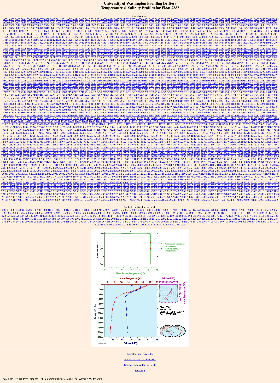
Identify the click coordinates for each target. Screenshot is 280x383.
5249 (140, 68)
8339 (239, 106)
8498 (251, 109)
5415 (93, 74)
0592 (46, 25)
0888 (175, 28)
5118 (11, 63)
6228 (256, 77)
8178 (209, 103)
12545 (126, 133)
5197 (146, 66)
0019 (99, 19)
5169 (262, 63)
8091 (6, 103)
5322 (99, 71)
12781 (140, 141)
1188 (40, 34)
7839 (70, 101)
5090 (146, 60)
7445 (75, 95)
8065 (227, 101)
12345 (189, 124)
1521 (46, 39)
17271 (225, 144)
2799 (250, 51)
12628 (97, 135)
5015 (17, 57)
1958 (262, 45)
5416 (99, 74)
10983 (240, 118)
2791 (210, 51)
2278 (64, 51)
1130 (145, 31)
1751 (35, 45)
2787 (186, 51)
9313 (35, 115)
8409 (99, 109)
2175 (198, 48)
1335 (35, 36)
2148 (46, 48)
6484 (93, 83)
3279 (140, 54)
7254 (169, 92)
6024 (52, 77)
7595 (17, 98)
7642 (169, 98)
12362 (225, 124)
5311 (46, 71)
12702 (83, 138)
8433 (105, 109)
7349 (227, 92)
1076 (250, 28)
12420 (4, 130)
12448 (111, 130)
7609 (87, 98)
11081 (231, 121)
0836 (23, 28)
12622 (54, 135)
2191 (268, 48)
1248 (110, 34)
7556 (175, 95)
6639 (198, 83)
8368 (245, 106)
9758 (227, 115)
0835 (17, 28)
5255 (169, 68)
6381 (11, 83)
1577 (204, 39)
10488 (168, 118)
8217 (122, 106)
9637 (93, 115)
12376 (40, 127)
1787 (221, 45)
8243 (157, 106)
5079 (82, 60)
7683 (262, 98)
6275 (6, 80)
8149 (116, 103)
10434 (26, 118)
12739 (225, 138)
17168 (168, 144)
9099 (145, 112)
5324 (110, 71)
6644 (227, 83)
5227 (11, 68)
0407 (70, 22)
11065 (196, 121)
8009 (169, 101)
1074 (239, 28)
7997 (151, 101)
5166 (244, 63)
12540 (97, 133)
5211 (198, 66)
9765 (262, 115)
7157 (233, 89)
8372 (256, 106)
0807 (204, 25)
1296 (203, 34)
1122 (100, 31)
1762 (99, 45)
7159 (244, 89)
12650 (254, 135)
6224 (233, 77)
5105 (222, 60)
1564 (128, 39)
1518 (29, 39)
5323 (105, 71)
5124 (46, 63)
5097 (181, 60)
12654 (4, 138)
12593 (197, 133)
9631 (75, 115)
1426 (163, 36)
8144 (99, 103)
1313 (215, 34)
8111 (17, 103)
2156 (93, 48)
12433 (68, 130)
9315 (40, 115)
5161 (215, 63)
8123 (34, 103)
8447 (128, 109)
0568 (262, 22)
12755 (33, 141)
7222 (134, 92)
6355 (233, 80)
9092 (122, 112)
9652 (122, 115)
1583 (239, 39)
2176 (204, 48)
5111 (251, 60)
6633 (169, 83)
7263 (204, 92)
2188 (250, 48)
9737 (180, 115)
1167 (270, 31)
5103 (210, 60)
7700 (11, 101)
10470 (140, 118)
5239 (81, 68)
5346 (192, 71)
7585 (256, 95)
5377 (204, 71)
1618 (23, 42)
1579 (215, 39)
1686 (215, 42)
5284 (215, 68)
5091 (152, 60)
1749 (23, 45)
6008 (268, 74)
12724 (161, 138)
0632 (70, 25)
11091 (5, 124)
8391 (46, 109)
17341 (275, 144)
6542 (128, 83)
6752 (5, 86)
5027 (81, 57)
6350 (210, 80)
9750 (198, 115)
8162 (139, 103)
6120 (174, 77)
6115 (157, 77)
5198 (151, 66)
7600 (46, 98)
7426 (64, 95)
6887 (128, 86)
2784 (169, 51)
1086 (274, 28)
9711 (169, 115)
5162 (221, 63)
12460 (197, 130)
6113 (151, 77)
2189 (256, 48)
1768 (134, 45)
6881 (99, 86)
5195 (134, 66)
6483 (87, 83)
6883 (110, 86)
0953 (204, 28)
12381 (76, 127)
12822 (247, 141)
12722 (147, 138)
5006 (239, 54)
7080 (46, 89)
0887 (169, 28)
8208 (70, 106)
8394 (64, 109)
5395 (6, 74)
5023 (58, 57)
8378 (274, 106)
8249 (169, 106)
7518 (116, 95)
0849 (52, 28)
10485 (161, 118)
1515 (11, 39)
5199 (157, 66)
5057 (239, 57)
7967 (134, 101)
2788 (192, 51)
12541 (104, 133)
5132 (87, 63)
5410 (64, 74)
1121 (94, 31)
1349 (111, 36)
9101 (151, 112)
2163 (128, 48)
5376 (198, 71)
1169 (6, 34)
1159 (225, 31)
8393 (58, 109)
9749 (192, 115)
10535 (211, 118)
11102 (74, 124)
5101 (198, 60)
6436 (81, 83)
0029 (134, 19)
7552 (163, 95)
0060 (245, 19)
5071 (35, 60)
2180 (221, 48)
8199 (23, 106)
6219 (209, 77)
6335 (175, 80)
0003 (17, 19)
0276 (40, 22)
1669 (128, 42)
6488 (111, 83)
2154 (81, 48)
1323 (267, 34)
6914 (151, 86)
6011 (6, 77)
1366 (151, 36)
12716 (133, 138)
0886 (163, 28)
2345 (116, 51)
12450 (125, 130)
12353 (196, 124)
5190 (105, 66)
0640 (81, 25)
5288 (233, 68)
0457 (151, 22)
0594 (58, 25)
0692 (180, 25)
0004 (23, 19)
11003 (78, 121)
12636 (154, 135)
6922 (198, 86)
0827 (245, 25)
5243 (105, 68)
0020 (105, 19)
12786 (175, 141)
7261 (192, 92)
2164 (134, 48)
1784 (204, 45)
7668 (233, 98)
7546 (140, 95)
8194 (274, 103)
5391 (268, 71)
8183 (233, 103)
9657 (134, 115)
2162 (122, 48)
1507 (245, 36)
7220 (122, 92)
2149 (52, 48)
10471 (147, 118)
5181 (58, 66)
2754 (145, 51)
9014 (81, 112)
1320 (250, 34)
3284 (169, 54)
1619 (29, 42)
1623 (46, 42)
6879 (93, 86)
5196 (140, 66)
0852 (64, 28)
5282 (204, 68)
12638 (168, 135)
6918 (175, 86)
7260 (186, 92)
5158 (198, 63)
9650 (116, 115)
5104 (216, 60)
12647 (232, 135)
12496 (76, 133)
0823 (233, 25)
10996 (50, 121)
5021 (52, 57)
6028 (76, 77)
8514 (5, 112)
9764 (256, 115)
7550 (157, 95)
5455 (245, 74)
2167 (151, 48)
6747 (250, 83)
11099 (54, 124)
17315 (247, 144)
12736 (218, 138)
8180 (221, 103)
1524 (64, 39)
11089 (266, 121)
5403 (52, 74)
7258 (180, 92)
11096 (33, 124)
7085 (76, 89)
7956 (128, 101)
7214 (99, 92)
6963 (221, 86)
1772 (151, 45)
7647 (175, 98)
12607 (225, 133)
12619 (33, 135)
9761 (239, 115)
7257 (175, 92)
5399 (29, 74)
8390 (41, 109)
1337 (46, 36)
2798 (245, 51)
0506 (192, 22)
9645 (105, 115)
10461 (118, 118)
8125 (40, 103)
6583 (134, 83)
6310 (140, 80)
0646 (116, 25)
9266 (204, 112)
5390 (262, 71)
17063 (118, 144)
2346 (122, 51)
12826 (275, 141)
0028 (128, 19)
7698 (274, 98)
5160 (209, 63)
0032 (151, 19)
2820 (35, 54)
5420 (122, 74)
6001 (250, 74)
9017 (87, 112)
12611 (254, 133)
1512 (268, 36)
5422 (134, 74)
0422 (105, 22)
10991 (21, 121)
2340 (87, 51)
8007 (163, 101)
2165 (140, 48)
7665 (221, 98)
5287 (227, 68)
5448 (210, 74)
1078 (262, 28)
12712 (118, 138)
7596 (23, 98)
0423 (110, 22)
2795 (227, 51)
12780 (133, 141)
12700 (69, 138)
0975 (215, 28)
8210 (81, 106)
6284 (58, 80)
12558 (161, 133)
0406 (64, 22)
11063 (189, 121)
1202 (75, 34)
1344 (81, 36)
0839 (35, 28)
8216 (116, 106)
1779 (175, 45)
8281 (210, 106)
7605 (70, 98)
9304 (6, 115)
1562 (116, 39)
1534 (87, 39)
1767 (128, 45)
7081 (52, 89)
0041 (186, 19)
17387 (26, 147)
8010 (175, 101)
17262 (204, 144)
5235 (58, 68)
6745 (239, 83)
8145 (104, 103)
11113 (142, 124)
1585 (250, 39)
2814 (274, 51)
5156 (186, 63)
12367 (260, 124)
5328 (134, 71)
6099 (128, 77)
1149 (168, 31)
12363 (232, 124)
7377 (245, 92)
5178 (41, 66)
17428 (54, 147)
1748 (17, 45)
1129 (140, 31)
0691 (175, 25)
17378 (11, 147)
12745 (254, 138)
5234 (52, 68)
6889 (140, 86)
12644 (211, 135)
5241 (93, 68)
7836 (64, 101)
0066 (6, 22)
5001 (210, 54)
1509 (251, 36)
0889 (180, 28)
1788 (227, 45)
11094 (26, 124)
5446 (198, 74)
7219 (116, 92)
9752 (204, 115)
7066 (6, 89)
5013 (5, 57)
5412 (75, 74)
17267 (218, 144)
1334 (29, 36)
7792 (40, 101)
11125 (175, 124)
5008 (250, 54)
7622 (145, 98)
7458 (87, 95)
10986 (261, 118)
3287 (186, 54)
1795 (256, 45)
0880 (145, 28)
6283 (52, 80)
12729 (190, 138)
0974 (210, 28)
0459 (163, 22)
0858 (99, 28)
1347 (99, 36)
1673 (151, 42)
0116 (29, 22)
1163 (247, 31)
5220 (245, 66)
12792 (211, 141)
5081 (93, 60)
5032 (110, 57)
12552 (154, 133)
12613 (268, 133)
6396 (52, 83)
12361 (218, 124)
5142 (145, 63)
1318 (244, 34)
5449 (215, 74)
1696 (268, 42)
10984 (247, 118)
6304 (105, 80)
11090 (273, 121)
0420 (93, 22)
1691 (239, 42)
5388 (250, 71)
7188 (58, 92)
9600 (58, 115)
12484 (40, 133)
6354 (227, 80)
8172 (180, 103)
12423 (19, 130)
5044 (169, 57)
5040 (157, 57)
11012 (99, 121)
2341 (93, 51)
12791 (204, 141)
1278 (168, 34)
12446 (97, 130)
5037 (140, 57)
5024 (64, 57)
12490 (61, 133)
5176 (29, 66)
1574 (186, 39)
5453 (239, 74)
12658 (33, 138)
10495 (190, 118)
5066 (12, 60)
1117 (72, 31)
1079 (268, 28)
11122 (169, 124)
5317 (70, 71)
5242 (99, 68)
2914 (81, 54)
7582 (250, 95)
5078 (76, 60)
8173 (186, 103)
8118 (23, 103)
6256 (273, 77)
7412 (40, 95)
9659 (140, 115)
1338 (52, 36)
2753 (140, 51)
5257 (175, 68)
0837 (29, 28)
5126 (58, 63)
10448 (76, 118)
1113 (50, 31)
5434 (175, 74)
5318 (75, 71)
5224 (268, 66)
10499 (204, 118)
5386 (245, 71)
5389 (256, 71)
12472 (240, 130)
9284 (221, 112)
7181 (17, 92)
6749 (262, 83)
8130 (64, 103)
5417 (105, 74)
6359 (256, 80)
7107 (140, 89)
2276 (52, 51)
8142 (87, 103)
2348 (134, 51)
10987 (268, 118)
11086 (259, 121)
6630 (151, 83)
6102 (140, 77)
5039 (151, 57)
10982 (232, 118)
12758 (47, 141)
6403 (76, 83)
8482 (210, 109)
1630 (70, 42)
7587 (268, 95)
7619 (134, 98)
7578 (245, 95)
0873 (110, 28)
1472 (210, 36)
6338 (192, 80)
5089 (140, 60)
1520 (40, 39)
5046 (180, 57)
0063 (262, 19)
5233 (46, 68)
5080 (88, 60)
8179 (215, 103)
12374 (33, 127)
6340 (204, 80)
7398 (11, 95)
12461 (204, 130)
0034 (163, 19)
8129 (58, 103)
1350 (116, 36)
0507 (198, 22)
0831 (268, 25)
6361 (268, 80)
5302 (268, 68)
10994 (35, 121)
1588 (268, 39)
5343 (180, 71)
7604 (64, 98)
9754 (209, 115)
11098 (47, 124)
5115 (273, 60)
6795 (58, 86)
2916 (93, 54)
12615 (4, 135)
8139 (81, 103)
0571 (5, 25)
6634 (175, 83)
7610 (93, 98)
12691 (54, 138)
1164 (253, 31)
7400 (17, 95)
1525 (70, 39)
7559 (192, 95)
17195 (190, 144)
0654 (151, 25)
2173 (186, 48)
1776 (157, 45)
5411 (70, 74)
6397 (58, 83)
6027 (70, 77)
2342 (99, 51)
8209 (76, 106)
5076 (64, 60)
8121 (29, 103)
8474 (181, 109)
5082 (99, 60)
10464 (133, 118)
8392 (52, 109)
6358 (250, 80)
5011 (268, 54)
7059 (274, 86)
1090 (21, 31)
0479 (180, 22)
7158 (239, 89)
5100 (193, 60)
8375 (268, 106)
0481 (186, 22)
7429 (70, 95)
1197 (46, 34)
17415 (40, 147)
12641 (190, 135)
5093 (163, 60)
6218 (203, 77)
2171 (175, 48)
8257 (192, 106)
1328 (17, 36)
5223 (262, 66)
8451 (140, 109)
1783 (198, 45)
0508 (204, 22)
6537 (122, 83)
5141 (139, 63)
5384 (233, 71)
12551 (147, 133)
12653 (275, 135)
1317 (238, 34)
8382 (17, 109)
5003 (221, 54)
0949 (198, 28)
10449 (83, 118)
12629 (104, 135)
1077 (256, 28)
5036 (134, 57)
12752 (19, 141)
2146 (35, 48)
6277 (17, 80)
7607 (81, 98)
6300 (81, 80)
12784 (161, 141)
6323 (151, 80)
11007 (85, 121)
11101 (68, 124)
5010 (262, 54)
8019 (180, 101)
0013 (70, 19)
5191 (111, 66)
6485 (99, 83)
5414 (87, 74)
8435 (111, 109)
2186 (239, 48)
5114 (268, 60)
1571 (169, 39)
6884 (116, 86)
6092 (87, 77)
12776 (111, 141)
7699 (5, 101)
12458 (183, 130)
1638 (110, 42)
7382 (262, 92)
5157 (192, 63)
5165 (239, 63)
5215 (221, 66)
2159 (110, 48)
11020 (134, 121)
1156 (208, 31)
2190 (262, 48)
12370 (4, 127)
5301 (262, 68)
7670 (239, 98)
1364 (140, 36)
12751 (11, 141)
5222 (256, 66)
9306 (17, 115)
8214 (105, 106)
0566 (250, 22)
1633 (87, 42)
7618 (128, 98)
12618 (26, 135)
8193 (268, 103)
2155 (87, 48)
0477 (169, 22)
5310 (41, 71)
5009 (256, 54)
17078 (133, 144)
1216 (104, 34)
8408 (93, 109)
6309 (134, 80)
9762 (244, 115)
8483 (216, 109)
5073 (47, 60)
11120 (162, 124)
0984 (221, 28)
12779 (125, 141)
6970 (239, 86)
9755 (215, 115)
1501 (221, 36)
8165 (157, 103)
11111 (129, 124)
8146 (110, 103)
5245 (116, 68)
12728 (183, 138)
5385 (239, 71)
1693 (250, 42)
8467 (163, 109)
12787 (183, 141)
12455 (161, 130)
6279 (29, 80)
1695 (262, 42)
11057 (168, 121)
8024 (186, 101)
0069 (23, 22)
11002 (71, 121)
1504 (239, 36)
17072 (125, 144)
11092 (12, 124)
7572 (227, 95)
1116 (66, 31)
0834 (11, 28)
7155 (221, 89)
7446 (81, 95)
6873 (75, 86)
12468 (225, 130)
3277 (128, 54)
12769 (76, 141)
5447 (204, 74)
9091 (116, 112)
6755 (23, 86)
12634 (140, 135)
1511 (262, 36)
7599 (41, 98)
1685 (210, 42)
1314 (220, 34)
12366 (253, 124)
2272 (29, 51)
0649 (128, 25)
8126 (46, 103)
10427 (4, 118)
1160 (230, 31)
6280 (35, 80)
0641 (87, 25)
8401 (81, 109)
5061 (256, 57)
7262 (198, 92)
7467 (93, 95)
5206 (169, 66)
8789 (11, 112)
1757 (70, 45)
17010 (111, 144)
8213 (99, 106)
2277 (58, 51)
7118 (151, 89)
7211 (81, 92)
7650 (186, 98)
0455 (140, 22)
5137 (116, 63)
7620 (140, 98)
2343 (105, 51)
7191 (76, 92)
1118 (78, 31)
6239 (268, 77)
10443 (68, 118)
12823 (254, 141)
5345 (186, 71)
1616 (11, 42)
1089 (15, 31)
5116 (6, 63)
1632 (81, 42)
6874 (81, 86)
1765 (116, 45)
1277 (162, 34)
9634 (87, 115)
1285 (197, 34)
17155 (161, 144)
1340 (64, 36)
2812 (262, 51)
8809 (23, 112)
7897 (105, 101)
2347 (128, 51)
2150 (58, 48)
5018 (35, 57)
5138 (122, 63)
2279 (70, 51)
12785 (168, 141)
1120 (89, 31)
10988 (275, 118)
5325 (116, 71)
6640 (204, 83)
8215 (110, 106)
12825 (268, 141)
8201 (35, 106)
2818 (23, 54)
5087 (128, 60)
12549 (133, 133)
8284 (215, 106)
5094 (169, 60)
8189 (256, 103)
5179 (46, 66)
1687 (221, 42)
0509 (210, 22)
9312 (29, 115)
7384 (268, 92)
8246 (163, 106)
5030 (99, 57)
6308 (128, 80)
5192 (116, 66)
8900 (70, 112)
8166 (163, 103)
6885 (122, 86)
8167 (169, 103)
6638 (192, 83)
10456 (97, 118)
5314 (52, 71)
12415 (247, 127)
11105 (95, 124)
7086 (81, 89)
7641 (163, 98)
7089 (93, 89)
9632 (81, 115)
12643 (204, 135)
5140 (134, 63)
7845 (75, 101)
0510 (215, 22)
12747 (261, 138)
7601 (52, 98)
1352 (128, 36)
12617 (19, 135)
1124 (111, 31)
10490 (175, 118)
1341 (70, 36)
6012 (12, 77)
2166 (145, 48)
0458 (157, 22)
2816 (11, 54)
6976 (256, 86)
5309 (35, 71)
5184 (76, 66)
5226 (5, 68)
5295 (239, 68)
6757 (35, 86)
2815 (6, 54)
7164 (262, 89)
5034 (122, 57)
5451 (227, 74)
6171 (180, 77)
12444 (83, 130)
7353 (239, 92)
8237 (151, 106)
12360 (210, 124)
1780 (180, 45)
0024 (110, 19)
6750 (268, 83)
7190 (70, 92)
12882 (54, 144)
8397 (76, 109)
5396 (11, 74)
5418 (110, 74)
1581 (227, 39)
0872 (105, 28)
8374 (262, 106)
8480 (198, 109)
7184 (35, 92)
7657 (198, 98)
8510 (268, 109)
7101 (122, 89)
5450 (221, 74)
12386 (111, 127)
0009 (46, 19)
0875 (122, 28)
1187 (34, 34)
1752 (40, 45)
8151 (122, 103)
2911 (64, 54)
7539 (128, 95)
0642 (93, 25)
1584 (245, 39)
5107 (233, 60)
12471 (232, 130)
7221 (128, 92)
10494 (183, 118)
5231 (35, 68)
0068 (17, 22)
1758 (75, 45)
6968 (233, 86)
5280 (192, 68)
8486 (227, 109)
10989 (7, 121)
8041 (204, 101)
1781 (186, 45)
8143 (93, 103)
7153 (209, 89)
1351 (122, 36)
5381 (221, 71)
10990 (14, 121)
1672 (145, 42)
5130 (75, 63)
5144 (157, 63)
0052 (198, 19)
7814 (52, 101)
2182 (233, 48)
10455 (90, 118)
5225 (274, 66)
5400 (35, 74)
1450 (186, 36)
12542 (111, 133)
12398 (154, 127)
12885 (76, 144)
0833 (5, 28)
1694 (256, 42)
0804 (192, 25)
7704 (17, 101)
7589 (274, 95)
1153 (191, 31)
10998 (64, 121)
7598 (35, 98)
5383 (227, 71)
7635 (157, 98)
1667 (116, 42)
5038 (145, 57)
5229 (23, 68)
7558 (186, 95)
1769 (140, 45)
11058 (175, 121)
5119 (17, 63)
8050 (210, 101)
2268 (5, 51)
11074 (217, 121)
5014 (11, 57)
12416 (254, 127)
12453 (147, 130)
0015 (81, 19)
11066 (203, 121)
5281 (198, 68)
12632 (125, 135)
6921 (192, 86)
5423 (140, 74)
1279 (174, 34)
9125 (157, 112)
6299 (76, 80)
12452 (140, 130)
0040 (180, 19)
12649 (247, 135)
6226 (244, 77)
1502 (227, 36)
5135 (104, 63)
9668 (163, 115)
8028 (192, 101)
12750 (4, 141)
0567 (256, 22)
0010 (52, 19)
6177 (186, 77)
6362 (274, 80)
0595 (64, 25)
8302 (227, 106)
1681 (186, 42)
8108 (12, 103)
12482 (26, 133)
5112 (256, 60)
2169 (163, 48)
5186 (81, 66)
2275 (46, 51)
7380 (256, 92)
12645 (218, 135)
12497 (83, 133)
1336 (41, 36)
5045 (175, 57)
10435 (33, 118)
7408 (35, 95)
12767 (61, 141)
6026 (64, 77)
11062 (182, 121)
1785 (210, 45)
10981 (225, 118)
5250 (145, 68)
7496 (105, 95)
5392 (274, 71)
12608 (233, 133)
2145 (29, 48)
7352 (233, 92)
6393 (41, 83)
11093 (19, 124)
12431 (61, 130)
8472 (175, 109)
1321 (255, 34)
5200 (163, 66)
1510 (256, 36)
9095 (134, 112)
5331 (151, 71)
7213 (93, 92)
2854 (52, 54)
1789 (233, 45)
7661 (210, 98)
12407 (197, 127)
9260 (186, 112)
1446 (169, 36)
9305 (11, 115)
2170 (169, 48)
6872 (70, 86)
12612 (261, 133)
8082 (256, 101)
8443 (116, 109)
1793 (250, 45)
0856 (87, 28)
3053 (105, 54)
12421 (11, 130)
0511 (221, 22)
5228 (17, 68)
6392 (35, 83)
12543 (119, 133)
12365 (246, 124)
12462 (211, 130)
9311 (23, 115)
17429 (61, 147)
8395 (70, 109)
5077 (70, 60)
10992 (28, 121)
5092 (158, 60)
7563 (198, 95)
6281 (41, 80)
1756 (64, 45)
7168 (11, 92)
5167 (250, 63)
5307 (23, 71)
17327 (254, 144)
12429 (47, 130)
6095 (105, 77)
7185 (41, 92)
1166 (264, 31)
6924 (210, 86)
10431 (11, 118)
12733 (204, 138)
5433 (169, 74)
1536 (99, 39)
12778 (118, 141)
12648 (240, 135)
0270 (35, 22)
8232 (145, 106)
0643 (99, 25)
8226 (140, 106)
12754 (26, 141)
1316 (232, 34)
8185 (244, 103)
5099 (187, 60)
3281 (151, 54)
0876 (128, 28)
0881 (151, 28)
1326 (6, 36)
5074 (53, 60)
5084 (111, 60)
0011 (58, 19)
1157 (213, 31)
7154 (215, 89)
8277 (198, 106)
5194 (128, 66)
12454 (154, 130)
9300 (256, 112)
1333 (23, 36)
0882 (157, 28)
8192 (262, 103)
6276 (11, 80)
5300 (256, 68)
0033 (157, 19)
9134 (163, 112)
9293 (239, 112)
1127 (128, 31)
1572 (175, 39)
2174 (192, 48)
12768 (68, 141)
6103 (146, 77)
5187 (87, 66)
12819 (225, 141)
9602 (64, 115)
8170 (174, 103)
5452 (233, 74)
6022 (41, 77)
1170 (12, 34)
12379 (61, 127)
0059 (239, 19)
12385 (104, 127)
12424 (26, 130)
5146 (169, 63)
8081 (250, 101)
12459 (190, 130)
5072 (41, 60)
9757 (221, 115)
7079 (41, 89)
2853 (46, 54)
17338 (268, 144)
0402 (46, 22)
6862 (64, 86)
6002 (256, 74)
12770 (83, 141)
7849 (81, 101)
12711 (111, 138)
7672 (245, 98)
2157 (99, 48)
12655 (12, 138)
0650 (134, 25)
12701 (76, 138)
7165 (268, 89)
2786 (180, 51)
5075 (58, 60)
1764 (110, 45)
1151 (179, 31)
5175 (23, 66)
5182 (64, 66)
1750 (29, 45)
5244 (110, 68)
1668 (122, 42)
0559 (233, 22)
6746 (245, 83)
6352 (215, 80)
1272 (133, 34)
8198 (17, 106)
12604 (204, 133)
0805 (198, 25)
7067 (11, 89)
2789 (198, 51)
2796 (233, 51)
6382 (17, 83)
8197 (11, 106)
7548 (151, 95)
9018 (93, 112)
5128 (69, 63)
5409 (58, 74)
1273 (139, 34)
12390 (126, 127)
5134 (99, 63)
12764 (54, 141)
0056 (221, 19)
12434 (76, 130)
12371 (12, 127)
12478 (275, 130)
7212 (87, 92)
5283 (210, 68)
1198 (51, 34)
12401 (168, 127)
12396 (147, 127)
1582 (233, 39)
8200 (29, 106)
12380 (69, 127)
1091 (27, 31)
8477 (192, 109)
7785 (35, 101)
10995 (42, 121)
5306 (17, 71)
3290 (204, 54)
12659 (40, 138)
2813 (268, 51)
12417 (261, 127)
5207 (175, 66)
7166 (274, 89)
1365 (146, 36)
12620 (40, 135)
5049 (198, 57)
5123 (40, 63)
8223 (134, 106)
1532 (81, 39)
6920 (186, 86)
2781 (151, 51)
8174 (192, 103)
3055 (116, 54)
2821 (41, 54)
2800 (256, 51)
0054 (210, 19)
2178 (210, 48)
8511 (274, 109)
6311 (145, 80)
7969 (140, 101)
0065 (274, 19)
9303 (274, 112)
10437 (47, 118)
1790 (239, 45)
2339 (81, 51)
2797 (239, 51)
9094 (128, 112)
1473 (216, 36)
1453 (204, 36)
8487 (233, 109)
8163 (145, 103)
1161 (236, 31)
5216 (227, 66)
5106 (228, 60)
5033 (116, 57)
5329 (140, 71)
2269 (11, 51)
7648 (180, 98)
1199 (57, 34)
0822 (227, 25)
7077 (29, 89)
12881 (47, 144)
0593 (52, 25)
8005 (157, 101)
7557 (180, 95)
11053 (148, 121)
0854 (75, 28)
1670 (134, 42)
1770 (145, 45)
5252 (157, 68)
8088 (274, 101)
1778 (169, 45)
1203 (80, 34)
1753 (46, 45)
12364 (239, 124)
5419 (116, 74)
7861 (99, 101)
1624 (52, 42)
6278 (23, 80)
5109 (245, 60)
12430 (54, 130)
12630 (111, 135)
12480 (12, 133)
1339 (58, 36)
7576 (239, 95)
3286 (180, 54)
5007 (245, 54)
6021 (35, 77)
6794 (52, 86)
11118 (155, 124)
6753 (11, 86)
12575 (183, 133)
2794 (221, 51)
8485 (221, 109)
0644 (105, 25)
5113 (262, 60)
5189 (99, 66)
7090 (99, 89)
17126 (140, 144)
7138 (163, 89)
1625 (58, 42)
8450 (134, 109)
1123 (106, 31)
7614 (116, 98)
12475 (254, 130)
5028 (87, 57)
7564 (204, 95)
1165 (259, 31)
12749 (275, 138)
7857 (93, 101)
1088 (9, 31)
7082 (58, 89)
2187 (245, 48)
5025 (70, 57)
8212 (93, 106)
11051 (141, 121)
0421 (99, 22)
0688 (157, 25)
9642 (99, 115)
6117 (163, 77)
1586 (256, 39)
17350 (4, 147)
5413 (81, 74)
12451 (133, 130)
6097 (117, 77)
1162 (242, 31)
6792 (40, 86)
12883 (61, 144)
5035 (128, 57)
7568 (215, 95)
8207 (64, 106)
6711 (233, 83)
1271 (127, 34)
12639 (175, 135)
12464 (218, 130)
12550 (140, 133)
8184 (239, 103)
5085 (117, 60)
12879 (33, 144)
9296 (250, 112)
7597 (29, 98)
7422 (52, 95)
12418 (268, 127)
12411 (225, 127)
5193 (122, 66)
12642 (197, 135)
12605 (211, 133)
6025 (58, 77)
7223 (140, 92)
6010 (274, 74)
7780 (29, 101)
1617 (17, 42)
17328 (261, 144)
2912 (70, 54)
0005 (29, 19)
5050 (204, 57)
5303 (274, 68)
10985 (254, 118)
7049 (262, 86)
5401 (41, 74)
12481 (19, 133)
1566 (140, 39)
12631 (118, 135)
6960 (215, 86)
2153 (75, 48)
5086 (123, 60)
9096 (140, 112)
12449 (118, 130)
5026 (75, 57)
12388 (119, 127)
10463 (125, 118)
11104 (88, 124)
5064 (274, 57)
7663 (215, 98)
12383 (90, 127)
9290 (227, 112)
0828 (250, 25)
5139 (128, 63)
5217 (233, 66)
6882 (105, 86)
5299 (250, 68)
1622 (40, 42)
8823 (35, 112)
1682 (192, 42)
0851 (58, 28)
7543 (134, 95)
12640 (183, 135)
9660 (145, 115)
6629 (146, 83)
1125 (117, 31)
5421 (128, 74)
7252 (157, 92)
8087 (268, 101)
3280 (145, 54)
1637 (105, 42)
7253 (163, 92)
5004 (227, 54)
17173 (175, 144)
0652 (145, 25)
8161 (134, 103)
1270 (121, 34)
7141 (180, 89)
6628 (140, 83)
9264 (192, 112)
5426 (157, 74)
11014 (106, 121)
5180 (52, 66)
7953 (122, 101)
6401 (70, 83)
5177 (35, 66)
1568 (151, 39)
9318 (46, 115)
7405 (29, 95)
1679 (180, 42)
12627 (90, 135)
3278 (134, 54)
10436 (40, 118)
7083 (64, 89)
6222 (221, 77)
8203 (41, 106)
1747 (11, 45)
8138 (75, 103)
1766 (122, 45)
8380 (6, 109)
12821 (240, 141)
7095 (111, 89)
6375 (6, 83)
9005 (75, 112)
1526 (75, 39)
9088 (110, 112)
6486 (105, 83)
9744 (186, 115)
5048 (192, 57)
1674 (157, 42)
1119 (83, 31)
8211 (87, 106)
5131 (81, 63)
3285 (175, 54)
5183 (70, 66)
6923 (204, 86)
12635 (147, 135)
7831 (58, 101)
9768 (274, 115)
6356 (239, 80)
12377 (47, 127)
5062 (262, 57)
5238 (75, 68)
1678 (175, 42)
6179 (192, 77)
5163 (227, 63)
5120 (23, 63)
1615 (5, 42)
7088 (87, 89)
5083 (105, 60)
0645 (110, 25)
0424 (116, 22)
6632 (163, 83)
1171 (17, 34)
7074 (23, 89)
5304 (6, 71)
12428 (40, 130)
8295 (221, 106)
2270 (17, 51)
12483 (33, 133)
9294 (245, 112)
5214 (215, 66)
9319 (52, 115)
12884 (68, 144)
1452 (198, 36)
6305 (111, 80)
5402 (46, 74)
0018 (93, 19)
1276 (156, 34)
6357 (245, 80)
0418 (81, 22)
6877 (87, 86)
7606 (76, 98)
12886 (83, 144)
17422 (47, 147)
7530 (122, 95)
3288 (192, 54)
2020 (5, 48)
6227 (250, 77)
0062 (256, 19)
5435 (180, 74)
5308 (29, 71)
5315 (58, 71)
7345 (221, 92)
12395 (140, 127)
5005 (233, 54)
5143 (151, 63)
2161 (116, 48)
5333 (163, 71)
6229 (262, 77)
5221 (250, 66)
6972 (245, 86)
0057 (227, 19)
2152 (70, 48)
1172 (23, 34)
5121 (29, 63)
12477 (268, 130)
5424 (145, 74)
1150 (174, 31)
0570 (274, 22)
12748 (268, 138)
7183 (29, 92)
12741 (232, 138)
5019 (40, 57)
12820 (232, 141)
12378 (54, 127)
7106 (134, 89)
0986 (227, 28)
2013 (274, 45)
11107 (108, 124)
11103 (81, 124)
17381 (19, 147)
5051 (210, 57)
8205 (52, 106)
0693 (186, 25)
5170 (268, 63)
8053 (221, 101)
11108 (115, 124)
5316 (64, 71)
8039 (198, 101)
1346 (93, 36)
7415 (46, 95)
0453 (128, 22)
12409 (211, 127)
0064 (268, 19)
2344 (110, 51)
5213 (210, 66)
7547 (145, 95)
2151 (64, 48)
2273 (35, 51)
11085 (252, 121)
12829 (19, 144)
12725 (168, 138)
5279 (186, 68)
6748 (256, 83)
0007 (41, 19)
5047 (186, 57)
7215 (105, 92)
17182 (183, 144)
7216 (110, 92)
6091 (82, 77)
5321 (93, 71)
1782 (192, 45)
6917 (169, 86)
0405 (58, 22)
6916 (163, 86)
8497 (245, 109)
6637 (186, 83)
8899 (64, 112)
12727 (175, 138)
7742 (23, 101)
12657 (26, 138)
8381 (11, 109)
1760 (87, 45)
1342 (76, 36)
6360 (262, 80)
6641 (210, 83)
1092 (33, 31)
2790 (204, 51)
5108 (239, 60)
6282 (46, 80)
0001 (6, 19)
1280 (180, 34)
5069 (29, 60)
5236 (64, 68)
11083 (238, 121)
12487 (54, 133)
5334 (169, 71)
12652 (268, 135)
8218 (128, 106)
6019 (23, 77)
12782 (147, 141)
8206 (58, 106)
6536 (116, 83)
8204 (46, 106)
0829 (256, 25)
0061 (250, 19)
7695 (268, 98)
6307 (122, 80)
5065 (6, 60)
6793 (46, 86)
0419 (87, 22)
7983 (145, 101)
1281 (185, 34)
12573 (176, 133)
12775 (104, 141)
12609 (240, 133)
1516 (17, 39)
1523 (58, 39)
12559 (168, 133)
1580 (221, 39)
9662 (151, 115)
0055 (215, 19)
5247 (128, 68)
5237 (70, 68)
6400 (64, 83)
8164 (151, 103)
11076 (224, 121)
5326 (122, 71)
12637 (161, 135)
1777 (163, 45)
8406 (87, 109)
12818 (218, 141)
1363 (134, 36)
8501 (262, 109)
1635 (99, 42)
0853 (70, 28)
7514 (110, 95)
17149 (154, 144)
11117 (149, 124)
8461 (151, 109)
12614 (275, 133)
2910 (58, 54)
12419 (275, 127)
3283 (163, 54)
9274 (210, 112)
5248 (134, 68)
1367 (157, 36)
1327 (11, 36)
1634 (93, 42)
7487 (99, 95)
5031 (105, 57)
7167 (6, 92)
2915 (87, 54)
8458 (146, 109)
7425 (58, 95)
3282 (157, 54)
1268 (115, 34)
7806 (46, 101)
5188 (93, 66)
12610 (247, 133)
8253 (180, 106)
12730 (197, 138)
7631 (151, 98)
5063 (268, 57)
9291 (233, 112)
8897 (52, 112)
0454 (134, 22)
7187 (52, 92)
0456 (145, 22)
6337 (186, 80)
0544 (227, 22)
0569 (268, 22)
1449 (181, 36)
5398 (23, 74)
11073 (210, 121)
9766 (268, 115)
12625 (76, 135)
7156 (227, 89)
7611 (99, 98)
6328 (157, 80)
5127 (64, 63)
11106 (102, 124)
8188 (250, 103)
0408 (75, 22)
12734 (211, 138)
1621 (35, 42)
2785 (175, 51)
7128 (157, 89)
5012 (274, 54)
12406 (190, 127)
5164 (233, 63)
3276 (122, 54)
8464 (157, 109)
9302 (268, 112)
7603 (58, 98)
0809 (210, 25)
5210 (192, 66)
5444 (186, 74)
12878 (26, 144)
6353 (221, 80)
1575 (192, 39)
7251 (151, 92)
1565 (134, 39)
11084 (245, 121)
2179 (215, 48)
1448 (175, 36)
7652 (192, 98)
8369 (250, 106)
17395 (33, 147)
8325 (233, 106)
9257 (180, 112)
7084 (70, 89)
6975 (250, 86)
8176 (204, 103)
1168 (276, 31)
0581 (11, 25)
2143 (17, 48)
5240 (87, 68)
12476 (261, 130)
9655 (128, 115)
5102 (204, 60)
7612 (105, 98)
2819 (29, 54)
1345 (87, 36)
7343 (215, 92)
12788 (190, 141)
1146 (151, 31)
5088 (134, 60)
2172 (180, 48)
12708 (97, 138)
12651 (261, 135)
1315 (226, 34)
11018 (120, 121)
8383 (23, 109)
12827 (4, 144)
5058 (245, 57)
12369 (275, 124)
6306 (116, 80)
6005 (262, 74)
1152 (185, 31)
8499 (256, 109)
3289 (198, 54)
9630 (70, 115)
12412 (232, 127)
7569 (221, 95)
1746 (5, 45)
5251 (151, 68)
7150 (192, 89)
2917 (99, 54)
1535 (93, 39)
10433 (19, 118)
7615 (122, 98)
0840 (40, 28)
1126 (123, 31)
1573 (180, 39)
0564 (239, 22)
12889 (97, 144)
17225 (197, 144)
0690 (169, 25)
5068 (23, 60)
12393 (133, 127)
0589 (35, 25)
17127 (147, 144)
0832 (274, 25)
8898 (58, 112)
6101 (134, 77)
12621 (47, 135)
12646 (225, 135)
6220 (215, 77)
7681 (256, 98)
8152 (128, 103)
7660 (204, 98)
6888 (134, 86)
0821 (221, 25)
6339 (198, 80)
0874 (116, 28)
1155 (202, 31)
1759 (81, 45)
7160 (250, 89)
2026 (11, 48)
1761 (93, 45)
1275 (150, 34)
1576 (198, 39)
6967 (227, 86)
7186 (46, 92)
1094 (44, 31)
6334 (169, 80)
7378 (250, 92)
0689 (163, 25)
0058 (233, 19)
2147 (40, 48)
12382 (83, 127)
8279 (204, 106)
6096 (111, 77)
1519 (35, 39)
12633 (133, 135)
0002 (11, 19)
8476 (186, 109)
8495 (239, 109)
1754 (52, 45)
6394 (46, 83)
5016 (23, 57)
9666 (157, 115)
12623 (61, 135)
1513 (274, 36)
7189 (64, 92)
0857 (93, 28)
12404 (183, 127)
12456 (168, 130)
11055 (161, 121)
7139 (169, 89)
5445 (192, 74)
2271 (23, 51)
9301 (262, 112)
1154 (196, 31)
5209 (186, 66)
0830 (262, 25)
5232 (40, 68)
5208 (181, 66)
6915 (157, 86)
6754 (17, 86)
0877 (134, 28)
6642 (216, 83)
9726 (174, 115)
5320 (87, 71)
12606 (218, 133)
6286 (70, 80)
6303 (99, 80)
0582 (17, 25)
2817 (17, 54)
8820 (29, 112)
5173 (11, 66)
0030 (140, 19)
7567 (210, 95)
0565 (244, 22)
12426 (33, 130)
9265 (198, 112)
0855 (81, 28)
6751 (274, 83)
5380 (215, 71)
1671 (140, 42)
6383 (23, 83)
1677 (169, 42)
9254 (169, 112)
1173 (29, 34)
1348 (105, 36)
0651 (140, 25)
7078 (35, 89)
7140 (174, 89)
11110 (122, 124)
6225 (238, 77)
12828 (11, 144)
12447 (104, 130)
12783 (154, 141)
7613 (110, 98)
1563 (122, 39)
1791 (245, 45)
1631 (75, 42)
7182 (23, 92)
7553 (169, 95)
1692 (245, 42)
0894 (192, 28)
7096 (116, 89)
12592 (190, 133)
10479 (154, 118)
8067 (239, 101)
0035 (169, 19)
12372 (19, 127)
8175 (198, 103)
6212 (198, 77)
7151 (198, 89)
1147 (157, 31)
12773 (90, 141)
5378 (210, 71)
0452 (122, 22)
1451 (192, 36)
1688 (227, 42)
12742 (240, 138)
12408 (204, 127)
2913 (75, 54)
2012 (268, 45)
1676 (163, 42)
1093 (38, 31)
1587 (262, 39)
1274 (145, 34)
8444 (122, 109)
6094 (99, 77)
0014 (75, 19)
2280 (75, 51)
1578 (210, 39)
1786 (215, 45)
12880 (40, 144)
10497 (197, 118)
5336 (175, 71)
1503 (233, 36)
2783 (163, 51)
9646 (110, 115)
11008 (92, 121)
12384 (97, 127)
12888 (90, 144)
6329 (163, 80)
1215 (98, 34)
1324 (273, 34)
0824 (239, 25)
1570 (163, 39)
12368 (267, 124)
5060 (250, 57)
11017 (113, 121)
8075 (245, 101)
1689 (233, 42)
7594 (11, 98)
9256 (175, 112)
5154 (174, 63)
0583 (23, 25)
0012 (64, 19)
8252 (175, 106)
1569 (157, 39)
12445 (90, 130)
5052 (215, 57)
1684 (204, 42)
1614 (274, 39)
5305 (11, 71)
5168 (256, 63)
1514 (5, 39)
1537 (105, 39)
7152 (204, 89)
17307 (232, 144)
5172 (6, 66)
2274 (40, 51)
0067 (11, 22)
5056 (233, 57)
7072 (17, 89)
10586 (218, 118)
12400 (161, 127)
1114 (55, 31)
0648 (122, 25)
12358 (203, 124)
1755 (58, 45)
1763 (105, 45)
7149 (186, 89)
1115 (61, 31)
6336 (180, 80)
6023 (47, 77)
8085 (262, 101)
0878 (140, 28)
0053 (204, 19)
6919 (180, 86)
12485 (47, 133)
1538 (110, 39)
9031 (105, 112)
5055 (227, 57)
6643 (221, 83)
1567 (145, 39)
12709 (104, 138)
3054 (110, 54)
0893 (186, 28)
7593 (6, 98)
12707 (90, 138)
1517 (23, 39)
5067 (18, 60)
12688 (47, 138)
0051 (192, 19)
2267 (274, 48)
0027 (122, 19)
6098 (122, 77)
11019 (127, 121)
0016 (87, 19)
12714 (125, 138)
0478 (175, 22)
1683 (198, 42)
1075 (245, 28)
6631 (157, 83)
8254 (186, 106)
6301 (87, 80)
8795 (17, 112)
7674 (250, 98)
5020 (46, 57)
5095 (175, 60)
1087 (3, 31)
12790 (197, 141)
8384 (29, 109)
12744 (247, 138)
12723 (154, 138)
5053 (221, 57)
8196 (6, 106)
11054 (155, 121)
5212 (204, 66)
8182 (227, 103)
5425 (151, 74)
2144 (23, 48)
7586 (262, 95)
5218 (239, 66)
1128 (134, 31)
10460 (111, 118)
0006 (35, 19)
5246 (122, 68)
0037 (175, 19)
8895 (46, 112)
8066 (233, 101)
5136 (110, 63)
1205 (92, 34)
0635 (75, 25)
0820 (215, 25)
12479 (4, 133)
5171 (274, 63)
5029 (93, 57)
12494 (69, 133)
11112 (135, 124)
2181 (227, 48)
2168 (157, 48)
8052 (215, 101)
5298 (245, 68)
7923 (110, 101)
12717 (140, 138)
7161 (256, 89)
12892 (104, 144)
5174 (17, 66)
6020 (29, 77)
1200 (63, 34)
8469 (169, 109)
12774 (97, 141)
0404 (52, 22)
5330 (145, 71)
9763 (250, 115)
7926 (116, 101)
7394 (5, 95)
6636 (181, 83)
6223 (227, 77)
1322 (261, 34)
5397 (17, 74)
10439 (54, 118)
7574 (233, 95)
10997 (57, 121)
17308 (240, 144)
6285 (64, 80)
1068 (233, 28)
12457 (175, 130)
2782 (157, 51)
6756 (29, 86)
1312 (209, 34)
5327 (128, 71)
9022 (99, 112)
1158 (219, 31)
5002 (215, 54)
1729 (274, 42)
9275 (215, 112)
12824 (261, 141)
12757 (40, 141)
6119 (168, 77)
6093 (93, 77)
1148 (162, 31)
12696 (61, 138)
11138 (182, 124)
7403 (23, 95)
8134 (69, 103)
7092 (105, 89)
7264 (210, 92)
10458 (104, 118)
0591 (40, 25)
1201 (69, 34)
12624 (68, 135)
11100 (61, 124)
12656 (19, 138)
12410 (218, 127)
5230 (29, 68)
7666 (227, 98)
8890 (40, 112)
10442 (61, 118)
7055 (268, 86)
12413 (240, 127)
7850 (87, 101)
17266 (211, 144)
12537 (90, 133)
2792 (215, 51)
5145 (163, 63)
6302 (93, 80)
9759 (233, 115)
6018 (17, 77)
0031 (145, 19)
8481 (204, 109)
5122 (34, 63)
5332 (157, 71)
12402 (176, 127)
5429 (163, 74)
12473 (247, 130)
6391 (29, 83)
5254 (163, 68)
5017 (29, 57)
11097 (40, 124)
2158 (105, 48)
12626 (83, 135)
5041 (163, 57)
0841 (46, 28)
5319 (81, 71)
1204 (86, 34)
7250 (145, 92)
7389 (274, 92)
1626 (64, 42)
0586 (29, 25)
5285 (221, 68)
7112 (145, 89)
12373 (26, 127)
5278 (180, 68)
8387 (35, 109)
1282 (191, 34)
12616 (11, 135)
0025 (116, 19)
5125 (52, 63)
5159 (204, 63)
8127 (52, 103)
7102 (128, 89)
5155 (180, 63)
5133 (93, 63)
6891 (145, 86)
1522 (52, 39)
